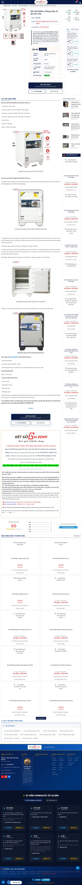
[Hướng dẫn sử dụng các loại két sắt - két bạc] (66, 104)
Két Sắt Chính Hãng (55, 773)
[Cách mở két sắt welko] (66, 145)
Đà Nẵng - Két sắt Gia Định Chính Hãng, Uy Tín (47, 871)
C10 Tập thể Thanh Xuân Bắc (15, 459)
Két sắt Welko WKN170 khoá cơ (60, 594)
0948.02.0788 (35, 817)
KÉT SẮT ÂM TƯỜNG (71, 764)
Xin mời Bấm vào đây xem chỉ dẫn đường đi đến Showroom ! (31, 465)
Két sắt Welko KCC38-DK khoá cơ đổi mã (20, 700)
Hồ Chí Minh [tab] (68, 29)
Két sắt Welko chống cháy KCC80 (20, 558)
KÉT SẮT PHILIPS (61, 764)
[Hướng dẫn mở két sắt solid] (66, 137)
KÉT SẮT (14, 5)
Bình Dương (12, 871)
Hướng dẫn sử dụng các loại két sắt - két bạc (76, 104)
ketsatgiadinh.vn (8, 770)
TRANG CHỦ (7, 5)
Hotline (76, 41)
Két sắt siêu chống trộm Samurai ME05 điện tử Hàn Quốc (71, 351)
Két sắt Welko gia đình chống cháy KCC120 (19, 629)
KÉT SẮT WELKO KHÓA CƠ (50, 731)
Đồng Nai (61, 871)
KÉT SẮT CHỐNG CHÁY (42, 21)
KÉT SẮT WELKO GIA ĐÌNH (11, 734)
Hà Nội (7, 455)
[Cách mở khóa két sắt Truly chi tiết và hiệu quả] (66, 124)
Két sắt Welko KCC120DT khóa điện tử (61, 665)
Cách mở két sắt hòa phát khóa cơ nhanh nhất (75, 115)
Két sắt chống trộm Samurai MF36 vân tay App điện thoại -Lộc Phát (71, 420)
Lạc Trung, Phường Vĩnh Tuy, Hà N (31, 462)
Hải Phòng (71, 871)
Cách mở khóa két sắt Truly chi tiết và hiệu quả (75, 126)
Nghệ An (19, 873)
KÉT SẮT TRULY (54, 764)
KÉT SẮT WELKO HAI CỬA (66, 731)
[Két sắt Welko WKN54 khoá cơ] (20, 583)
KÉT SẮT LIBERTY (54, 768)
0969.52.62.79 (8, 848)
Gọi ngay (43, 49)
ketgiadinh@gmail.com (9, 773)
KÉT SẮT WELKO (23, 5)
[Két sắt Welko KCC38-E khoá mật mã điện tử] (61, 690)
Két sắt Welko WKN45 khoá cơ (61, 558)
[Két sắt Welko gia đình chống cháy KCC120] (20, 619)
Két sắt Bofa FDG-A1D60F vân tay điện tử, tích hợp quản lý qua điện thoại (71, 316)
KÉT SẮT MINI (77, 759)
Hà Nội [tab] (73, 29)
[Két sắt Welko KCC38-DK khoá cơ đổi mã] (20, 690)
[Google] (5, 776)
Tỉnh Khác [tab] (77, 29)
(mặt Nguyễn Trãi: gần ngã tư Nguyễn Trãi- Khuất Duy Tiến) (38, 459)
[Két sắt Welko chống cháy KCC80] (20, 548)
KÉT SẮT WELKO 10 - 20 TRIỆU (30, 738)
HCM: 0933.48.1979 (49, 67)
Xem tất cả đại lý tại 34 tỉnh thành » (49, 873)
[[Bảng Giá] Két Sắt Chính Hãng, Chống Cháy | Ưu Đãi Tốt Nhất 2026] (41, 2)
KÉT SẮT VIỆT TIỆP (54, 759)
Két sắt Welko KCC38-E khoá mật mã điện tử (61, 700)
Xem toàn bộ (40, 718)
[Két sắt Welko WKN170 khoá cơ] (61, 583)
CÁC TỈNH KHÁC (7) (52, 800)
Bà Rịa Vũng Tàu (4, 871)
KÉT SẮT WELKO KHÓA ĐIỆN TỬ (12, 731)
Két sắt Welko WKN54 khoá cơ (20, 594)
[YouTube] (2, 776)
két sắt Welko (14, 357)
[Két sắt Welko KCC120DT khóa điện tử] (61, 654)
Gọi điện (9, 827)
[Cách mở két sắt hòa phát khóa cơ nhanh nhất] (66, 115)
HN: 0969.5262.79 (49, 68)
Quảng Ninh (25, 873)
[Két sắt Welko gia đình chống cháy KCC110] (61, 619)
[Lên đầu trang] (78, 868)
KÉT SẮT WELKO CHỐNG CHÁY (28, 734)
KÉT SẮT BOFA (61, 768)
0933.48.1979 (8, 822)
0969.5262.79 (35, 853)
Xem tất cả (77, 536)
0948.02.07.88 (17, 822)
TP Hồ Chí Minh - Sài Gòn (34, 873)
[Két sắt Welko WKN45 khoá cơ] (61, 548)
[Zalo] (9, 776)
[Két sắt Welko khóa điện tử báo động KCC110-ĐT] (20, 654)
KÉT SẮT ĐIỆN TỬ (70, 759)
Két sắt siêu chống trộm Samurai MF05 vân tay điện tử (71, 385)
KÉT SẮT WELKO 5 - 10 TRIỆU (11, 738)
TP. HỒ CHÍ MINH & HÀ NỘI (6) (33, 800)
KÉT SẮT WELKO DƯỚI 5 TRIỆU (67, 734)
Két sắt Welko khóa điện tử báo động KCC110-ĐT (20, 665)
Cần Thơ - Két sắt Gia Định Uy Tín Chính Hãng (26, 871)
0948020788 (63, 817)
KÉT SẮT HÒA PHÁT (61, 759)
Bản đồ (70, 41)
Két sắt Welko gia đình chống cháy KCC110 (61, 629)
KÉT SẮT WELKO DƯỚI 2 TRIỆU (47, 734)
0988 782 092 (63, 847)
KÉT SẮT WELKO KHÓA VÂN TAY (32, 731)
